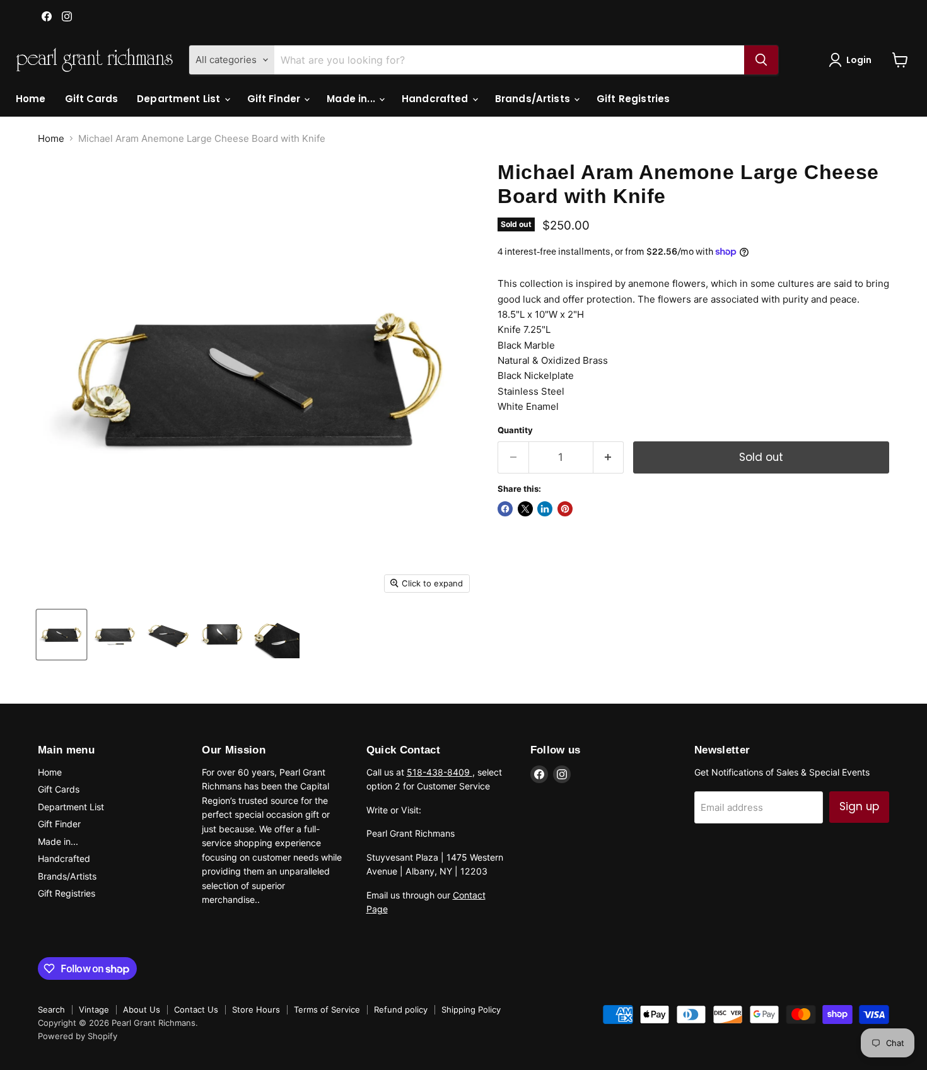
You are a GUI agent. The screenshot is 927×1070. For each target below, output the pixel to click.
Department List (180, 98)
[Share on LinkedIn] (544, 508)
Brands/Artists (534, 98)
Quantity (515, 430)
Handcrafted (436, 98)
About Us (141, 1009)
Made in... (352, 98)
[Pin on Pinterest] (565, 508)
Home (31, 98)
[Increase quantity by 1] (608, 457)
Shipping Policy (471, 1009)
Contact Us (196, 1009)
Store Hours (256, 1009)
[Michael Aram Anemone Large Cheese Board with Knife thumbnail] (61, 635)
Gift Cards (92, 98)
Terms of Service (327, 1009)
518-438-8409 (439, 772)
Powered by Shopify (77, 1036)
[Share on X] (525, 508)
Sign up (859, 806)
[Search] (761, 59)
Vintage (94, 1009)
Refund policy (401, 1009)
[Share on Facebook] (505, 508)
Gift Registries (633, 98)
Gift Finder (275, 98)
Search (51, 1009)
